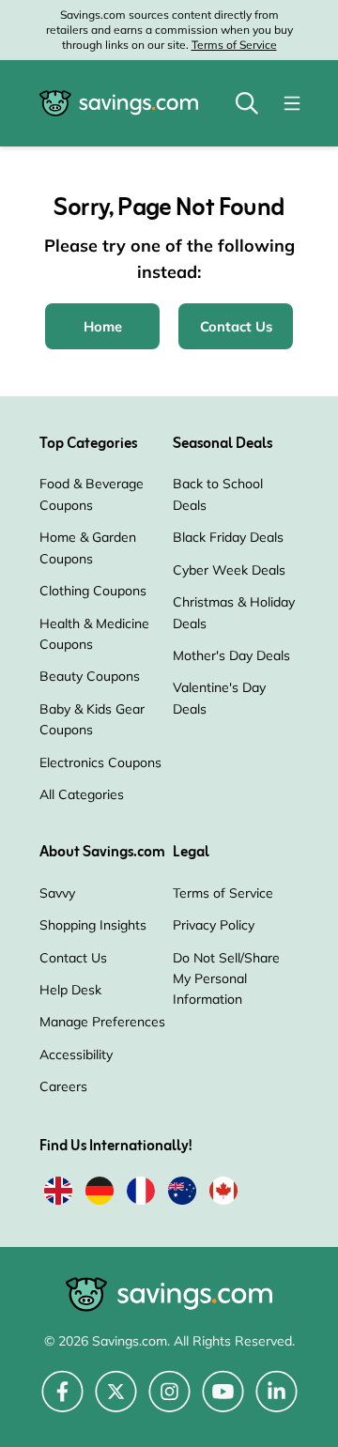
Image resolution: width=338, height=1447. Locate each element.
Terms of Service (234, 45)
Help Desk (70, 989)
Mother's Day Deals (231, 655)
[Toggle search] (247, 103)
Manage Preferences (102, 1021)
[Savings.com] (118, 103)
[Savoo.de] (99, 1193)
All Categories (81, 794)
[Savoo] (58, 1193)
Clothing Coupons (92, 590)
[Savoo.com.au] (182, 1193)
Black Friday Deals (228, 537)
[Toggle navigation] (292, 103)
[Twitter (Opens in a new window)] (116, 1401)
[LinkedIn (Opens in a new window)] (276, 1401)
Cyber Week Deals (229, 570)
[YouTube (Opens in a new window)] (223, 1401)
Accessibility (76, 1054)
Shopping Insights (92, 924)
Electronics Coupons (100, 762)
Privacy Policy (213, 924)
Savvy (57, 893)
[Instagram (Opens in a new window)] (169, 1401)
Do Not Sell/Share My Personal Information (226, 978)
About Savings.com (102, 852)
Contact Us (73, 957)
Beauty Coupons (89, 676)
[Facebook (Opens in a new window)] (62, 1401)
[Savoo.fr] (141, 1193)
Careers (63, 1086)
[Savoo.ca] (223, 1193)
